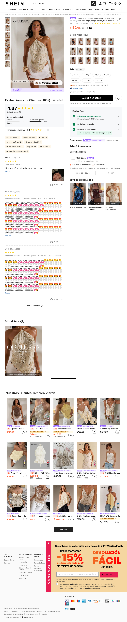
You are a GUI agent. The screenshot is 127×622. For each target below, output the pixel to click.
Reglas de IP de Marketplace (13, 614)
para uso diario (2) (12, 137)
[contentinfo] (95, 602)
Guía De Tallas (24, 576)
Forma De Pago (39, 563)
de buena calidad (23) (33, 142)
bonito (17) (43, 137)
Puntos (36, 566)
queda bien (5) (45, 147)
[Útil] (51, 184)
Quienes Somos (9, 560)
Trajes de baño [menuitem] (68, 9)
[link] (105, 3)
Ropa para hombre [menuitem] (102, 9)
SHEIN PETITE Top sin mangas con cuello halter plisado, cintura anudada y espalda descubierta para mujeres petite (40, 473)
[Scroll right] (120, 9)
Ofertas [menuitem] (44, 9)
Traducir (8, 171)
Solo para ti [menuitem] (23, 9)
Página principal (10, 14)
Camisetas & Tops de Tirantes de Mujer (80, 14)
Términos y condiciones (52, 611)
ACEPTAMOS (69, 597)
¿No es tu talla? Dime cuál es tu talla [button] (82, 92)
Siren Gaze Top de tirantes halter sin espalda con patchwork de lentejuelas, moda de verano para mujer (87, 429)
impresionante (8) (29, 137)
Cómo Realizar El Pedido (25, 569)
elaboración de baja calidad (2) (17, 151)
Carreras (7, 563)
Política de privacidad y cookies (31, 611)
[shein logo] (15, 3)
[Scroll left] (117, 9)
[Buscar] (93, 3)
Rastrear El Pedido (25, 573)
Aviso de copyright (32, 614)
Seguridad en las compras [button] (86, 129)
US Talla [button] (79, 69)
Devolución (23, 562)
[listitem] (78, 194)
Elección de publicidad (11, 617)
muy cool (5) (31, 147)
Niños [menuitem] (90, 9)
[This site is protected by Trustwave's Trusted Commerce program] (66, 609)
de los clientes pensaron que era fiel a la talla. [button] (89, 85)
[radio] (73, 42)
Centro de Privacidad (11, 611)
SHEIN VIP (22, 579)
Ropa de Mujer (23, 14)
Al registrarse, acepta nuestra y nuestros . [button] (85, 580)
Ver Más (63, 530)
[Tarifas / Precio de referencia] (80, 28)
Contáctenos (38, 560)
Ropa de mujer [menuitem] (54, 9)
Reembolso (23, 565)
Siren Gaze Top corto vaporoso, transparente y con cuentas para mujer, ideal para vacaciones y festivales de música (40, 516)
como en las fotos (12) (14, 142)
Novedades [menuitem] (34, 9)
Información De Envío (24, 558)
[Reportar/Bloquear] (62, 184)
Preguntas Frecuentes (38, 569)
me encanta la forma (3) (14, 147)
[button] (115, 3)
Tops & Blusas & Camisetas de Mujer (53, 14)
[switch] (47, 130)
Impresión (44, 614)
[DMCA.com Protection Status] (72, 609)
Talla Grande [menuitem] (81, 9)
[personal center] (100, 3)
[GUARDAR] (118, 98)
